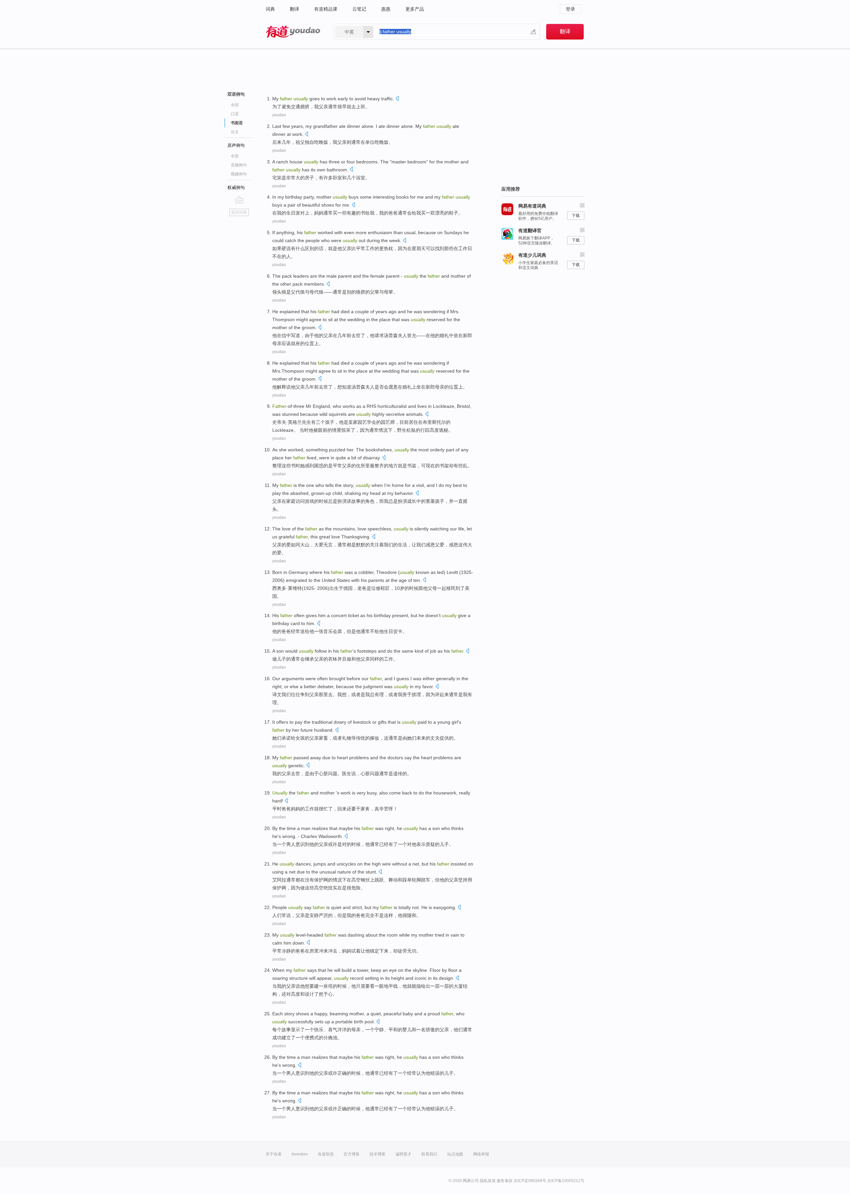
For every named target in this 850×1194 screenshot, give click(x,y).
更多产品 (414, 9)
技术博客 (377, 1154)
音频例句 (239, 165)
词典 (270, 9)
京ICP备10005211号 (565, 1180)
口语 (235, 114)
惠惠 (385, 9)
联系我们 (429, 1154)
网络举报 (481, 1154)
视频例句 (239, 174)
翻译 (294, 9)
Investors (300, 1154)
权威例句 (236, 187)
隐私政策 (488, 1180)
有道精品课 (325, 9)
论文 (235, 132)
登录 (570, 9)
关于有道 (274, 1154)
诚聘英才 (403, 1154)
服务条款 (505, 1180)
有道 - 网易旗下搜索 (293, 32)
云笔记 (359, 9)
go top (239, 200)
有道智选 (326, 1154)
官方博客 (352, 1154)
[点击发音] (397, 99)
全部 (235, 105)
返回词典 (239, 212)
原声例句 (236, 145)
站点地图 (455, 1154)
